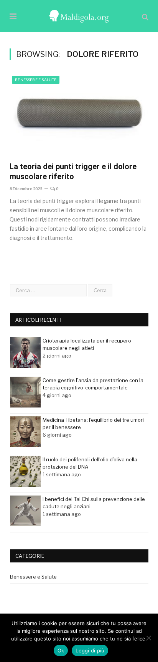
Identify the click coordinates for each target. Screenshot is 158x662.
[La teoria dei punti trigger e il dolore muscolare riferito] (79, 114)
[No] (148, 638)
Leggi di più (90, 650)
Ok (61, 650)
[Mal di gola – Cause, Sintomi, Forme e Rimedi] (79, 15)
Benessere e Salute (35, 79)
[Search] (145, 17)
